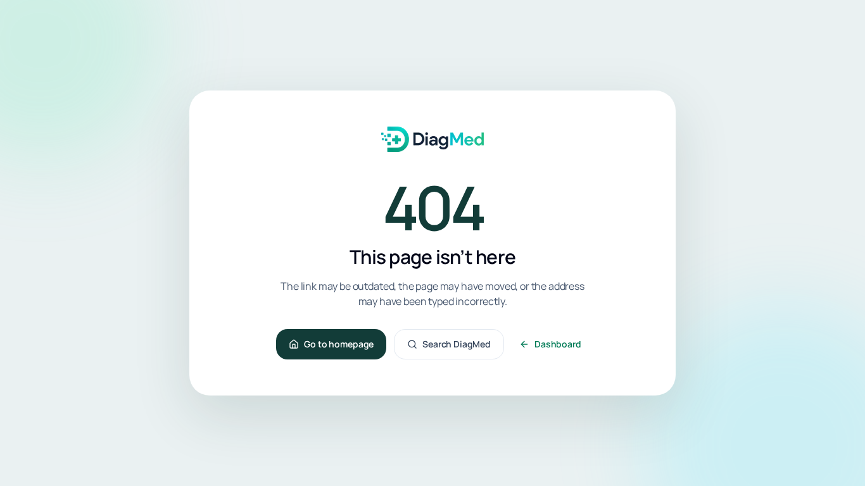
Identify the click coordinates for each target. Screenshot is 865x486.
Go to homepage (339, 344)
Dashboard (557, 344)
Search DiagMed (456, 344)
